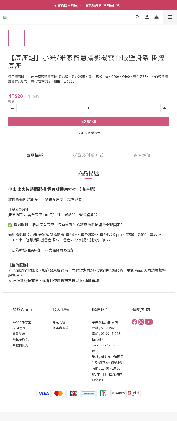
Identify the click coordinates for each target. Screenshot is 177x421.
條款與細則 (20, 345)
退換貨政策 (60, 327)
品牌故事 (18, 327)
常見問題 (58, 322)
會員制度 (18, 333)
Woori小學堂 (21, 322)
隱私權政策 (20, 339)
